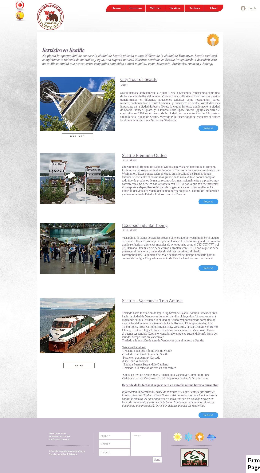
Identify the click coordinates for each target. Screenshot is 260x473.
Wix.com (73, 454)
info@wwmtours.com (59, 439)
